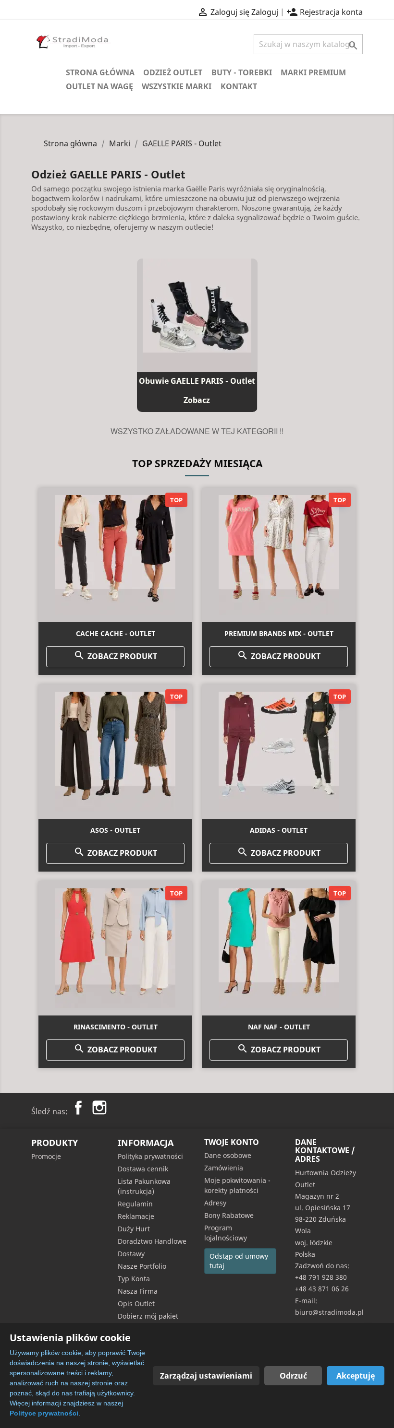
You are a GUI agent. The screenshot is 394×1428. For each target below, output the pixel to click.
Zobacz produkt (115, 655)
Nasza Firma (138, 1291)
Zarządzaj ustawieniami (206, 1375)
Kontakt (239, 86)
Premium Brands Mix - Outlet (278, 633)
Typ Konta (134, 1278)
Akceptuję (355, 1375)
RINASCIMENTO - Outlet (116, 1026)
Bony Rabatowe (229, 1215)
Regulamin (135, 1203)
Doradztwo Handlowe (152, 1241)
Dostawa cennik (143, 1168)
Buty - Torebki (241, 72)
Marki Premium (313, 72)
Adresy (215, 1202)
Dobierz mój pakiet (148, 1316)
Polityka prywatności (150, 1156)
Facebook (78, 1107)
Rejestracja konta (324, 12)
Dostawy (131, 1253)
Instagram (99, 1107)
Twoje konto (231, 1142)
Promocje (46, 1156)
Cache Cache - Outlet (115, 633)
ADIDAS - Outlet (279, 830)
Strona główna (100, 72)
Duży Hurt (134, 1228)
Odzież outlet (172, 72)
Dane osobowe (227, 1155)
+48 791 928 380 (321, 1277)
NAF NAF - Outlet (279, 1026)
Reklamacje (136, 1216)
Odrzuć (293, 1375)
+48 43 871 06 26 (322, 1288)
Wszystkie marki (176, 86)
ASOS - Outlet (115, 830)
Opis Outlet (136, 1303)
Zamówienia (223, 1167)
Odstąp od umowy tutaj (238, 1260)
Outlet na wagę (99, 86)
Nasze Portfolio (142, 1266)
